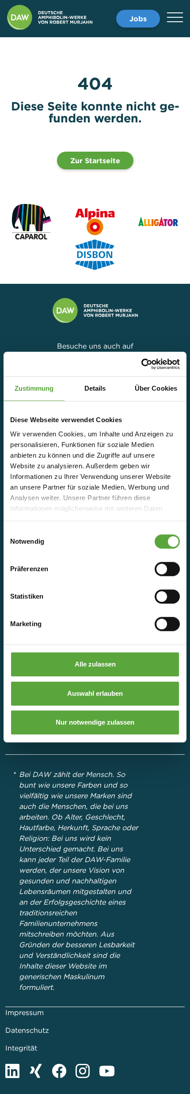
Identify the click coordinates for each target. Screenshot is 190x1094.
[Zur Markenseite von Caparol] (31, 221)
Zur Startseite (95, 160)
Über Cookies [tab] (156, 388)
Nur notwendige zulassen (95, 722)
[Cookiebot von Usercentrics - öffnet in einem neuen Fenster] (141, 364)
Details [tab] (95, 388)
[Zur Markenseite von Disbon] (95, 255)
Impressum (24, 1012)
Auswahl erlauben (95, 693)
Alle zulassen (95, 664)
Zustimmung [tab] (34, 388)
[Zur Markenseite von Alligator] (158, 221)
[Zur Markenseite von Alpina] (94, 222)
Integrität (21, 1047)
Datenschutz (27, 1030)
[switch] (167, 569)
